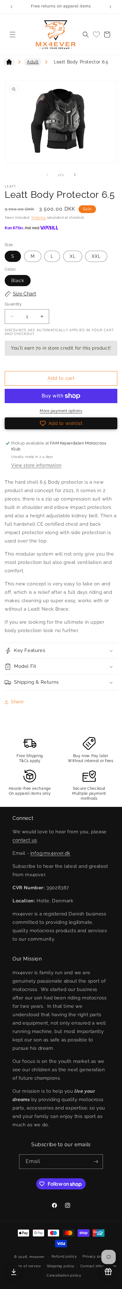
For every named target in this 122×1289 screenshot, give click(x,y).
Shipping (38, 217)
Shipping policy (61, 1266)
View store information (36, 465)
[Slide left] (47, 175)
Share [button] (17, 701)
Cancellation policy (64, 1275)
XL (73, 256)
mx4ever (37, 1257)
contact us (25, 840)
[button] (12, 34)
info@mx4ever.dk (50, 853)
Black (17, 280)
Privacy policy (95, 1256)
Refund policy (64, 1256)
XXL (96, 256)
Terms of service (26, 1266)
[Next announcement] (110, 7)
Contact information (98, 1266)
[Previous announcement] (11, 7)
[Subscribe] (96, 1161)
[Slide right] (75, 175)
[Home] (9, 63)
